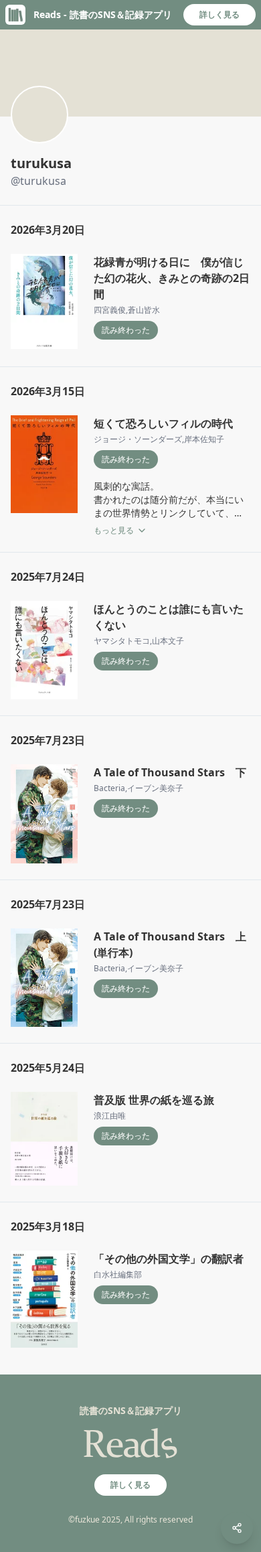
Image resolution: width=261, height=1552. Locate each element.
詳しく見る (219, 14)
